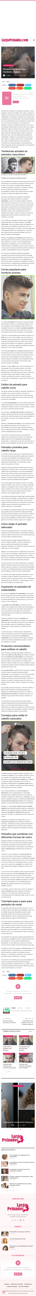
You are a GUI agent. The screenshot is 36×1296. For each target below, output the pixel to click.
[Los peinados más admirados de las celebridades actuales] (4, 1171)
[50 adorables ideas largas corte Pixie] (4, 1233)
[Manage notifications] (3, 1292)
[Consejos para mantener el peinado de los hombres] (26, 1058)
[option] (18, 1105)
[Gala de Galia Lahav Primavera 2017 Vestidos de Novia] (18, 1105)
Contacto (6, 1284)
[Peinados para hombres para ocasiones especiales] (10, 1058)
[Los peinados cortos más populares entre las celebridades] (4, 1164)
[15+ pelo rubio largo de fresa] (4, 1240)
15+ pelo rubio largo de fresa (18, 1239)
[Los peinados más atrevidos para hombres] (26, 1040)
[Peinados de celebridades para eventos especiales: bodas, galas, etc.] (4, 1185)
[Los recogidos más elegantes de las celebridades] (4, 1157)
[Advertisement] (18, 19)
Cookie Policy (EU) (12, 1286)
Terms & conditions (23, 1286)
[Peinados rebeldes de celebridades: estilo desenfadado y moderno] (4, 1178)
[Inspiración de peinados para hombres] (10, 1040)
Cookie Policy (28, 1284)
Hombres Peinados (8, 65)
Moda (18, 1085)
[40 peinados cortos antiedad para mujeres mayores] (4, 1248)
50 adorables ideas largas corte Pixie (20, 1231)
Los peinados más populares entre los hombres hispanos (27, 1022)
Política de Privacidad (17, 1284)
